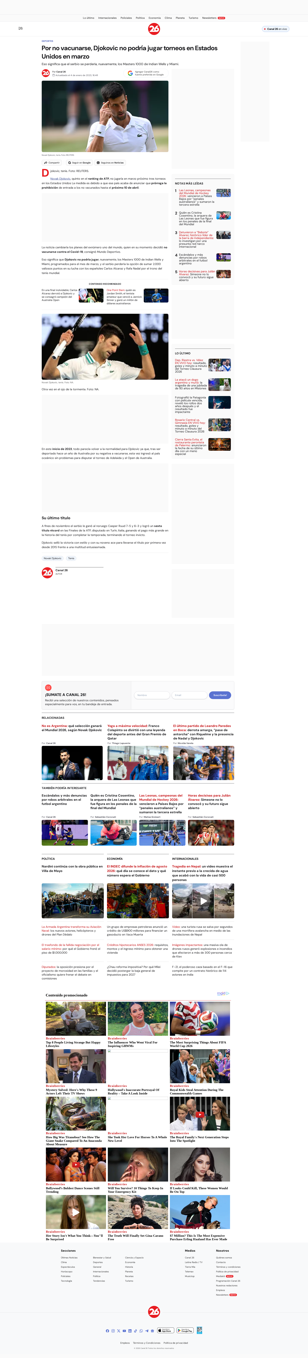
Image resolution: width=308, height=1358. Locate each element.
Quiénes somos (224, 1257)
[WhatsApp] (141, 1330)
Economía (115, 859)
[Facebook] (107, 1330)
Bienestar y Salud (102, 1257)
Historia (129, 1266)
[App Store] (165, 1331)
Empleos (220, 1290)
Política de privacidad (227, 1271)
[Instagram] (113, 1330)
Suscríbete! (220, 695)
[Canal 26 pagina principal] (154, 34)
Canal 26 (61, 71)
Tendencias (99, 1280)
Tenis (71, 558)
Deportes (47, 41)
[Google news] (152, 1330)
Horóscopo (66, 1271)
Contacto (221, 1262)
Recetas (129, 1276)
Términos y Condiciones (146, 1343)
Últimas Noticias (69, 1257)
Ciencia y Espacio (134, 1257)
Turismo (129, 1280)
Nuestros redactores (226, 1285)
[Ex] (118, 1330)
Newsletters (226, 1294)
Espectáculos (68, 1266)
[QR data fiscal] (199, 1333)
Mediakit (224, 1276)
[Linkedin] (130, 1330)
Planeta (129, 1271)
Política (48, 859)
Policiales (65, 1276)
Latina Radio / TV (193, 1262)
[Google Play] (185, 1331)
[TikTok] (135, 1330)
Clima (64, 1262)
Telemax (189, 1271)
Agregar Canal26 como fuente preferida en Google (149, 73)
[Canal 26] (154, 1312)
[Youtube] (124, 1330)
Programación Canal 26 (228, 1280)
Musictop (190, 1276)
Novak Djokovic (60, 179)
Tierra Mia (190, 1266)
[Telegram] (146, 1330)
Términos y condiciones (228, 1266)
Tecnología (66, 1280)
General (97, 1266)
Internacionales (185, 859)
